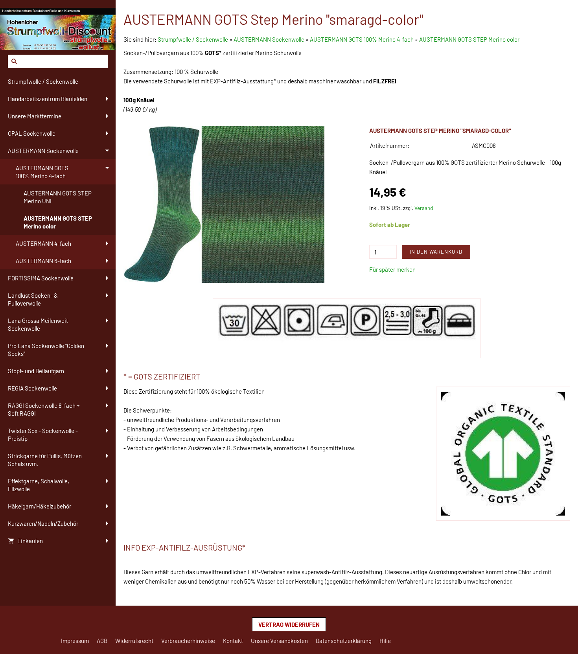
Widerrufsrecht (134, 640)
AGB (102, 640)
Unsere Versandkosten (279, 640)
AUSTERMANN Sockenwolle (269, 39)
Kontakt (233, 640)
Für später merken (392, 269)
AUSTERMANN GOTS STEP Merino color (469, 39)
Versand (423, 207)
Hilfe (385, 640)
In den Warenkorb (436, 252)
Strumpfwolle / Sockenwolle (193, 39)
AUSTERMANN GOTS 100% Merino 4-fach (362, 39)
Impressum (75, 640)
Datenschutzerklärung (344, 640)
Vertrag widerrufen (289, 624)
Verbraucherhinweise (188, 640)
